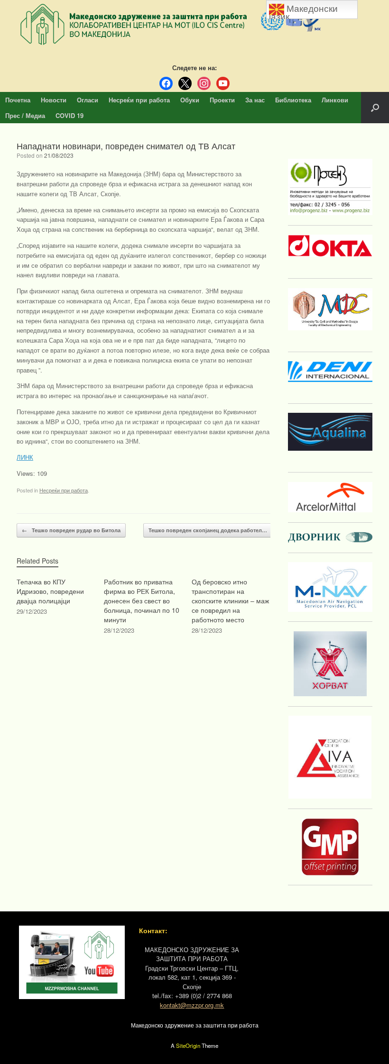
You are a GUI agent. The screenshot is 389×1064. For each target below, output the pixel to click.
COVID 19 (69, 115)
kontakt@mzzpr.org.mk (192, 1004)
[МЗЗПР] (194, 24)
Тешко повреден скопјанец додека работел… (212, 530)
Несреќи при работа (139, 99)
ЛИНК (25, 457)
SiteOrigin (188, 1045)
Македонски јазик (303, 11)
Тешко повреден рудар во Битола (71, 530)
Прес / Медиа (25, 115)
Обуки (189, 99)
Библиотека (293, 99)
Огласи (87, 99)
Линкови (335, 99)
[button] (375, 107)
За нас (255, 99)
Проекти (222, 99)
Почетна (17, 99)
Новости (53, 99)
